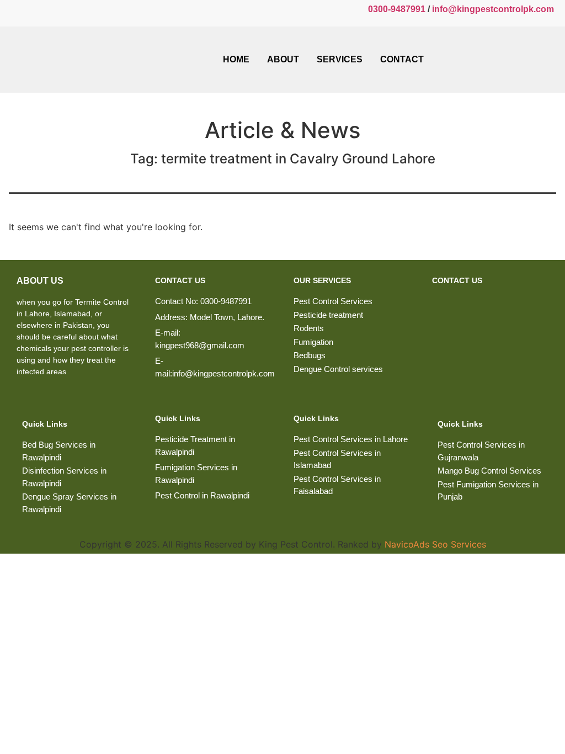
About (283, 59)
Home (236, 59)
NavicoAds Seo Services (435, 544)
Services (340, 59)
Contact (402, 59)
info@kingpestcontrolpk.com (493, 9)
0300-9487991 (396, 9)
